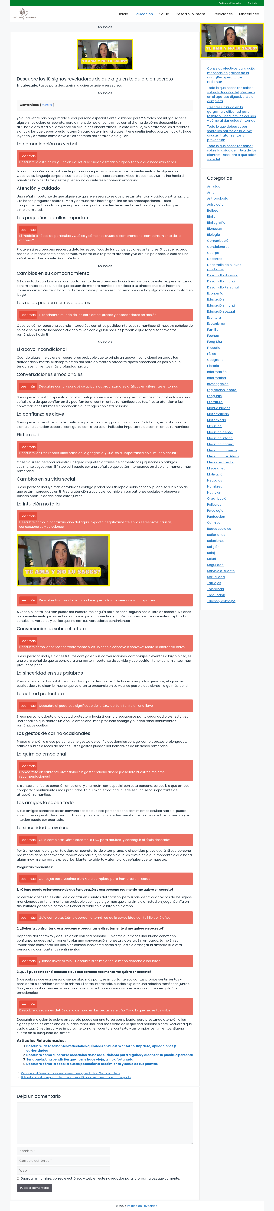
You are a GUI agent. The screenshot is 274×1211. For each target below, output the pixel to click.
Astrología (215, 204)
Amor (211, 192)
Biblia (211, 216)
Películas (214, 504)
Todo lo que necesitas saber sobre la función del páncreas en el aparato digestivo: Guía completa (231, 94)
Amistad (214, 186)
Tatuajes (214, 583)
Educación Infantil (221, 305)
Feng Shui (214, 341)
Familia (213, 329)
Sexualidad (216, 577)
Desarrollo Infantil (191, 14)
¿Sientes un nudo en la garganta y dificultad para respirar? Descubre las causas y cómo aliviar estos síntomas (231, 114)
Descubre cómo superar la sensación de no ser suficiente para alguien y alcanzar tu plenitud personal (109, 1055)
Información (217, 372)
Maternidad (216, 420)
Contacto (253, 3)
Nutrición (214, 492)
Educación (143, 14)
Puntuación (216, 516)
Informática (216, 378)
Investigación (217, 384)
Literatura (215, 402)
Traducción (216, 595)
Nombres (214, 486)
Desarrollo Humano (222, 275)
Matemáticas (218, 414)
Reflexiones (216, 534)
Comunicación (218, 240)
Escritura (214, 317)
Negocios (214, 480)
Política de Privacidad (230, 3)
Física (211, 353)
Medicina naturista (222, 450)
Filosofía (213, 347)
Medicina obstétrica (223, 456)
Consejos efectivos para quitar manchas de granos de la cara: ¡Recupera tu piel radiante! (232, 75)
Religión (213, 547)
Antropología (217, 198)
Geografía (215, 360)
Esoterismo (216, 323)
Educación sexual (221, 311)
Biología (213, 234)
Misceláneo (249, 14)
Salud (164, 14)
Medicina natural (220, 444)
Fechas (213, 335)
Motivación (216, 474)
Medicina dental (220, 432)
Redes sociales (219, 528)
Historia (213, 366)
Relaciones (223, 14)
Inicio (123, 14)
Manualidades (218, 408)
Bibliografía (216, 222)
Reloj (211, 553)
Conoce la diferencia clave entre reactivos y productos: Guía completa (70, 1073)
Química (214, 522)
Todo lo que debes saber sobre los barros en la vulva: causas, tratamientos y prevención (229, 133)
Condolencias (218, 246)
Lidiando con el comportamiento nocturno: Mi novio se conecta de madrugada (76, 1077)
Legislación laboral (222, 390)
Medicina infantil (220, 438)
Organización (217, 498)
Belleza (213, 210)
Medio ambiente (220, 462)
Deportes (214, 259)
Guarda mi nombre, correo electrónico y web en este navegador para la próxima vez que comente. (100, 1178)
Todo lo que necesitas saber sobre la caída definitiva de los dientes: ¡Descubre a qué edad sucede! (232, 152)
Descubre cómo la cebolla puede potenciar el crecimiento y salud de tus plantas (92, 1064)
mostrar (47, 105)
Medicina (214, 426)
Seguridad (215, 565)
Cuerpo (213, 253)
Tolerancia (215, 589)
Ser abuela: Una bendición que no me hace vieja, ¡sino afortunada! (80, 1059)
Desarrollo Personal (223, 287)
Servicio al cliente (221, 571)
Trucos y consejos (221, 601)
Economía (215, 293)
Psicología (215, 510)
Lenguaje (214, 396)
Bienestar (214, 228)
